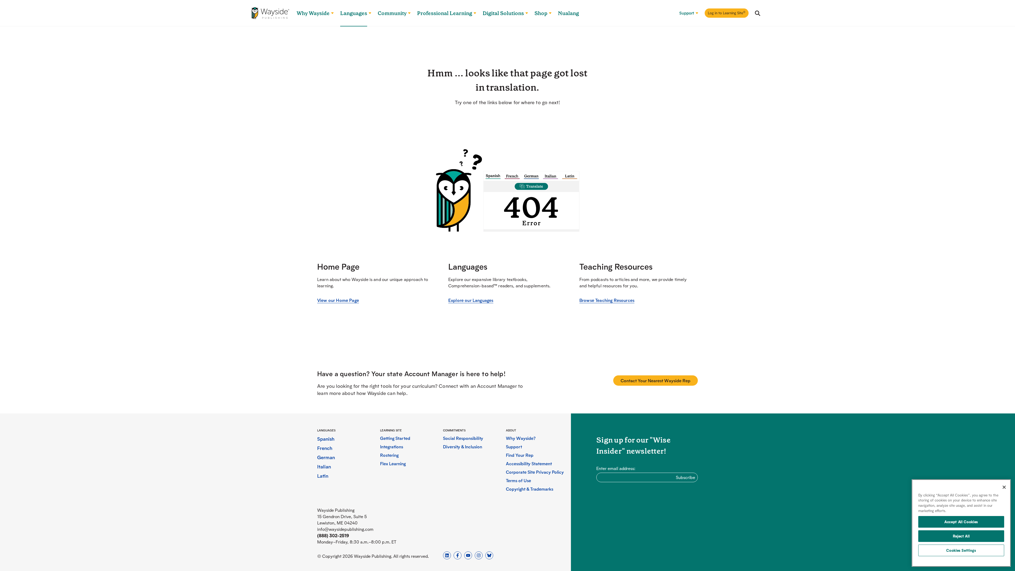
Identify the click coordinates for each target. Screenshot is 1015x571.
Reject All (961, 536)
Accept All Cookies (961, 521)
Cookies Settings (961, 550)
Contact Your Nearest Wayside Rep (655, 380)
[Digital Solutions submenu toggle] (524, 13)
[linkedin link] (447, 555)
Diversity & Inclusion (462, 446)
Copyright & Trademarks (529, 489)
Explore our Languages (470, 300)
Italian (324, 466)
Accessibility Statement (529, 463)
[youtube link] (468, 555)
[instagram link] (479, 555)
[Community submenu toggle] (407, 13)
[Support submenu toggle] (694, 13)
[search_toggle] (757, 13)
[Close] (1004, 487)
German (326, 457)
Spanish (326, 439)
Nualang (568, 13)
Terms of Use (518, 480)
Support (686, 13)
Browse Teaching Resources (606, 300)
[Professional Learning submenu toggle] (472, 13)
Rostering (389, 455)
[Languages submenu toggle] (367, 13)
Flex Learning (393, 463)
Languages (353, 13)
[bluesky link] (489, 555)
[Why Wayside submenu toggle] (330, 13)
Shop (540, 13)
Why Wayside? (521, 438)
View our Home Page (338, 300)
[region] (961, 523)
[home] (270, 13)
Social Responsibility (463, 438)
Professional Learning (444, 13)
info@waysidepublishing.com (345, 529)
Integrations (391, 446)
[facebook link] (458, 555)
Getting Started (395, 438)
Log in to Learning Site (726, 12)
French (325, 448)
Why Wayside (313, 13)
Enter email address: (615, 468)
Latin (322, 476)
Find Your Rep (519, 455)
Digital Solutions (503, 13)
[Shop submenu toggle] (548, 13)
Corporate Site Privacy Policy (535, 472)
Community (392, 13)
